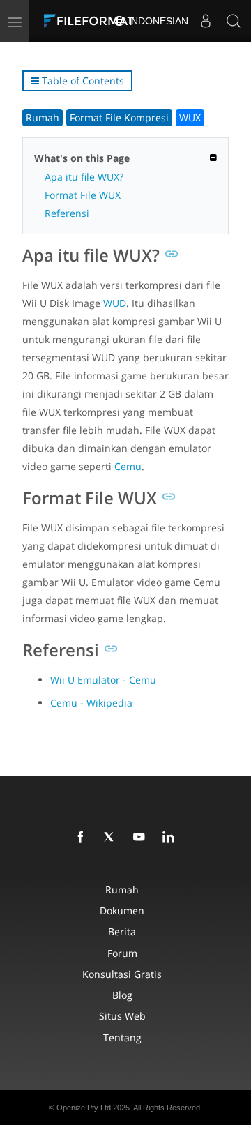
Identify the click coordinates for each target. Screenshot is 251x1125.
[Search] (233, 21)
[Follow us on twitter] (112, 838)
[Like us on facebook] (83, 838)
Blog (122, 995)
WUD (114, 303)
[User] (206, 21)
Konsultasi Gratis (122, 974)
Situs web (122, 1015)
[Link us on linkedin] (171, 838)
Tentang (122, 1037)
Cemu (128, 466)
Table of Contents (81, 80)
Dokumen (122, 910)
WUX (190, 117)
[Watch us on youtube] (141, 838)
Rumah (42, 117)
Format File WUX (83, 195)
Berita (122, 931)
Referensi (67, 213)
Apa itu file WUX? (84, 176)
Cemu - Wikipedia (91, 702)
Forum (122, 953)
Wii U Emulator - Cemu (103, 679)
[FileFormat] (92, 21)
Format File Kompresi (119, 117)
